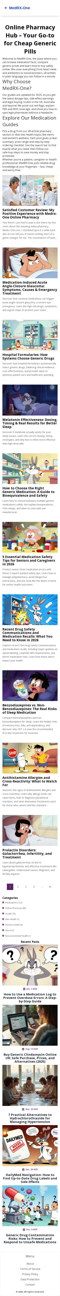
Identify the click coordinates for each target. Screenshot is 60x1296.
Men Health (12, 919)
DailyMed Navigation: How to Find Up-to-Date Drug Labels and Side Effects (30, 1178)
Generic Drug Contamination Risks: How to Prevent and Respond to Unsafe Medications (30, 1238)
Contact (30, 1284)
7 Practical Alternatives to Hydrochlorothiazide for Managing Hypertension (30, 1118)
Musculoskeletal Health (18, 935)
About (9, 930)
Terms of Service (30, 1269)
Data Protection (30, 1279)
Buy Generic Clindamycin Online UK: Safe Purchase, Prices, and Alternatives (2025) (30, 1058)
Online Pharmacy (15, 908)
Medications (13, 902)
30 (50, 886)
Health (10, 913)
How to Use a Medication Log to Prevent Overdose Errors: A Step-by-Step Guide (30, 997)
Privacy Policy (30, 1274)
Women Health (13, 924)
